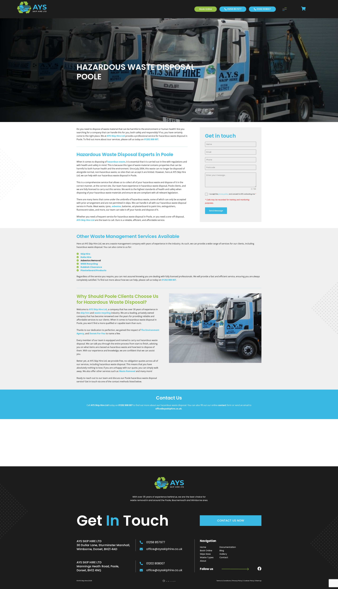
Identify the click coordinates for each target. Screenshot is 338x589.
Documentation (227, 547)
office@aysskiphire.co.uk (168, 408)
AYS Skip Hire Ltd (85, 220)
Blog (221, 550)
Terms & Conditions (223, 581)
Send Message (216, 210)
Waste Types (206, 557)
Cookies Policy (248, 581)
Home (203, 547)
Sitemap (258, 581)
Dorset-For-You (97, 333)
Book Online (206, 550)
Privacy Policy (237, 581)
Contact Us (169, 398)
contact (222, 405)
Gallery (223, 554)
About (203, 560)
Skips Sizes (205, 554)
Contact (223, 557)
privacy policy (223, 194)
